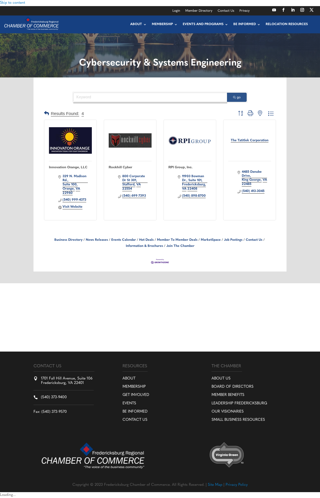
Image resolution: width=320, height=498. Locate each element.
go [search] (239, 97)
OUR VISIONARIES (228, 412)
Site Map (215, 485)
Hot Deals (146, 240)
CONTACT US (135, 420)
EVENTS (129, 403)
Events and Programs (203, 24)
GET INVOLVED (136, 395)
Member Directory (198, 11)
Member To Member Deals (177, 240)
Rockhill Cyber (120, 167)
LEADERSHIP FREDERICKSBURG (239, 403)
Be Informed (244, 24)
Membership (162, 24)
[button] (46, 113)
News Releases (97, 240)
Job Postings (233, 240)
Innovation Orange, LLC (68, 167)
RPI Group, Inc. (180, 167)
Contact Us (226, 11)
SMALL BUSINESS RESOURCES (238, 420)
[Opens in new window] (274, 10)
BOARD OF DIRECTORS (232, 387)
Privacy (244, 11)
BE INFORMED (135, 412)
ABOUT (129, 378)
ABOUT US (221, 378)
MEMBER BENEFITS (228, 395)
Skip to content (12, 3)
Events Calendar (123, 240)
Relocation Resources (287, 24)
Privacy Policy (237, 485)
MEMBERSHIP (134, 387)
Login (176, 11)
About (136, 24)
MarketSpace (211, 240)
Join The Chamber (180, 246)
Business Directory (68, 240)
